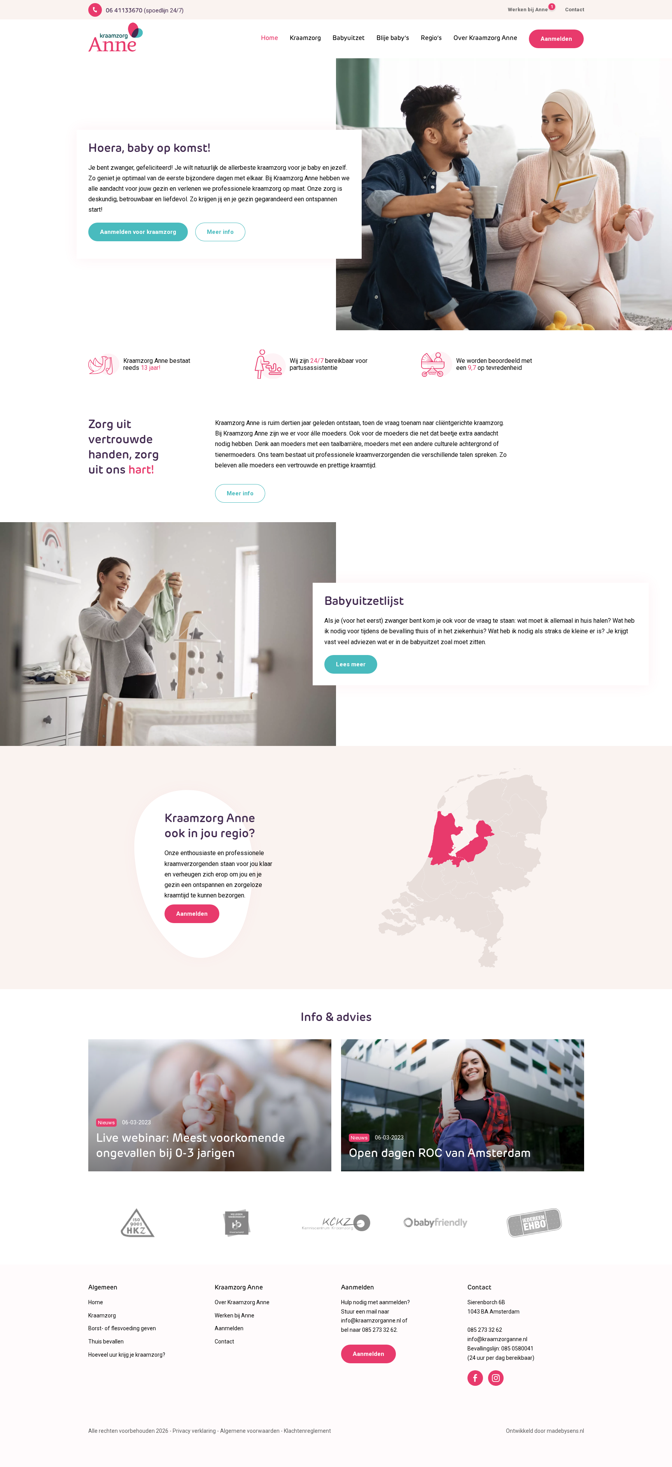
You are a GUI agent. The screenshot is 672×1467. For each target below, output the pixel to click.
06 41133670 (145, 11)
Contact (574, 9)
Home (269, 38)
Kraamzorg (305, 38)
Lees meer (351, 664)
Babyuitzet (348, 38)
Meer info (220, 231)
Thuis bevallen (106, 1341)
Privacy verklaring (194, 1431)
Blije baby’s (392, 38)
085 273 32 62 (379, 1330)
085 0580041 (517, 1348)
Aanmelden (556, 38)
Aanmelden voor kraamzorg (138, 231)
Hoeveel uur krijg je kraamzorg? (126, 1355)
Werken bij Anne (528, 8)
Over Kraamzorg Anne (485, 38)
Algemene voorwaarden (250, 1431)
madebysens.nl (565, 1431)
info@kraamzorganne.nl (371, 1320)
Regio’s (431, 38)
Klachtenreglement (307, 1431)
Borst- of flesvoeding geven (122, 1328)
